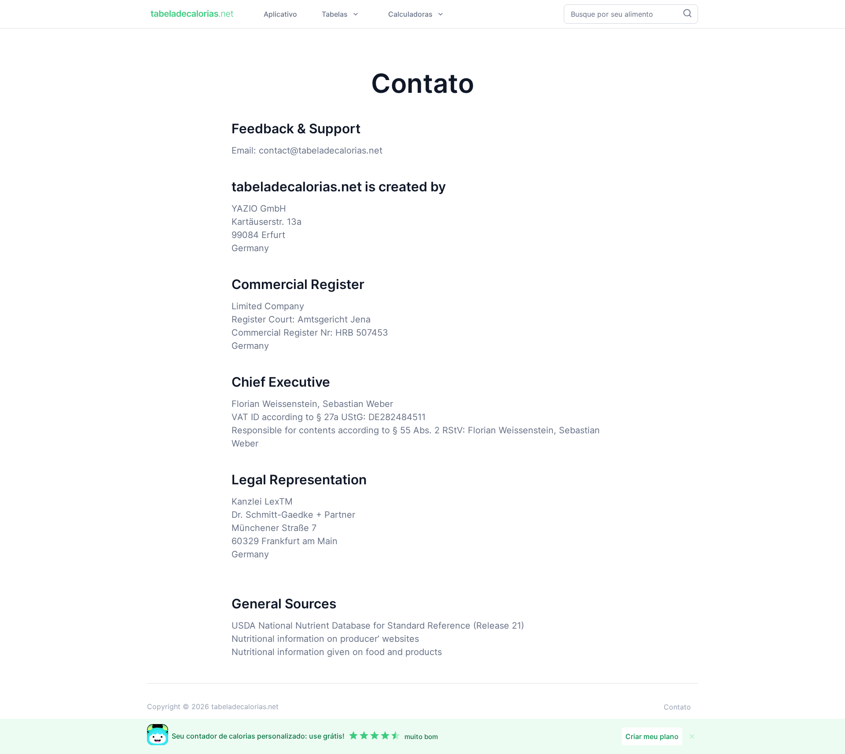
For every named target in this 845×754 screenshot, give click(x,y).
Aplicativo (280, 14)
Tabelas (335, 14)
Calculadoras (410, 14)
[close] (692, 736)
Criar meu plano (652, 736)
